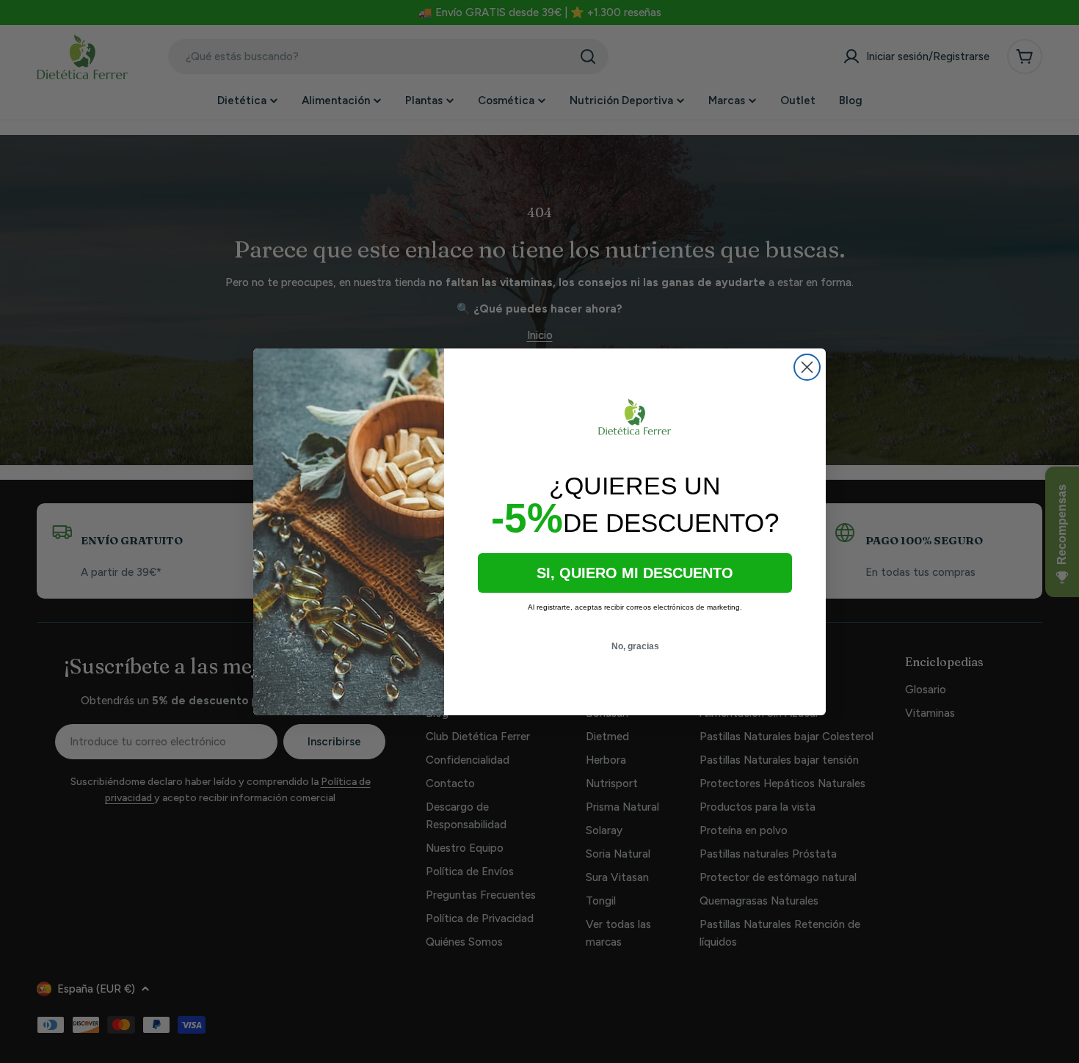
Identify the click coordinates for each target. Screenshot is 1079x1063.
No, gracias (635, 646)
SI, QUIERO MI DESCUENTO (635, 573)
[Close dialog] (807, 367)
